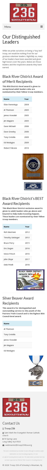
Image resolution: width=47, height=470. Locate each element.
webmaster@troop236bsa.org (18, 445)
